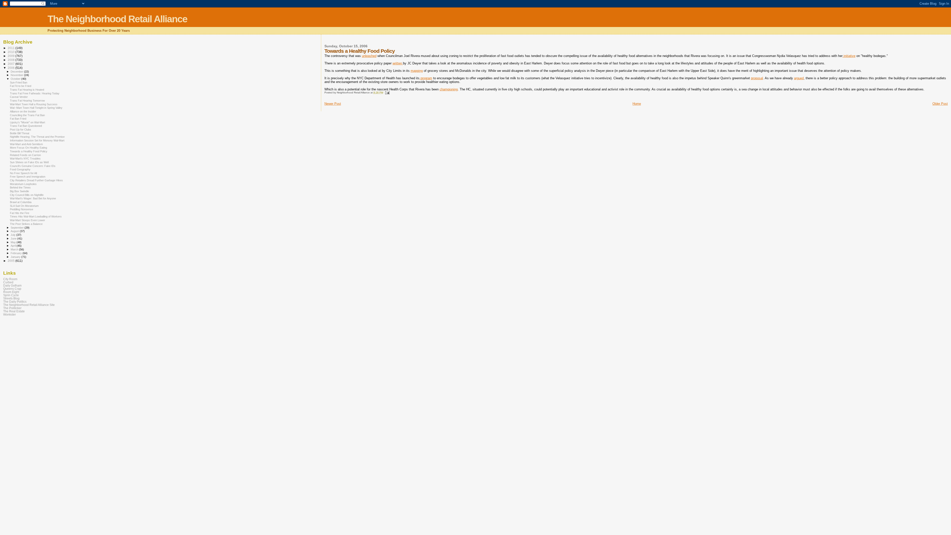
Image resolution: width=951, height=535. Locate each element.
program (426, 78)
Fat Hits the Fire (19, 213)
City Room (10, 279)
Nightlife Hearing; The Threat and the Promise (37, 136)
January (16, 256)
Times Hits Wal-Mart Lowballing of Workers (36, 216)
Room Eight (11, 292)
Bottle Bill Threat (19, 133)
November (17, 75)
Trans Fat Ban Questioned (26, 125)
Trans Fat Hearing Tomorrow (27, 100)
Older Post (940, 104)
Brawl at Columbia (20, 202)
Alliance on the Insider (23, 111)
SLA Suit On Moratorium (24, 205)
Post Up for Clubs (20, 129)
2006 (11, 67)
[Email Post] (387, 92)
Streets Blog (11, 298)
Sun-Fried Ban (18, 82)
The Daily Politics (14, 301)
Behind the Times (20, 187)
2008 (11, 59)
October (16, 78)
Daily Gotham (12, 285)
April (14, 245)
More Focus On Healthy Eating (28, 147)
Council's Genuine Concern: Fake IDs (32, 165)
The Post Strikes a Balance (26, 223)
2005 (11, 260)
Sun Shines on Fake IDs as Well (29, 162)
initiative (849, 56)
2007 (11, 63)
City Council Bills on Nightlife (27, 194)
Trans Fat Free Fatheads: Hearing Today (34, 93)
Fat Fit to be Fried (20, 85)
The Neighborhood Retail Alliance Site (29, 304)
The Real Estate (14, 311)
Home (637, 104)
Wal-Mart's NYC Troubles (25, 158)
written (398, 63)
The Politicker (12, 308)
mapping (417, 71)
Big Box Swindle (19, 191)
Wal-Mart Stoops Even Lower (27, 220)
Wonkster (9, 314)
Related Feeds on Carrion (25, 155)
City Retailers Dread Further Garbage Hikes (36, 180)
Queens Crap (12, 288)
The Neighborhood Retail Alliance (117, 19)
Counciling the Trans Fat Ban (27, 115)
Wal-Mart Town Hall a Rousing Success (33, 104)
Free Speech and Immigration (27, 176)
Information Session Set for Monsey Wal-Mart (37, 140)
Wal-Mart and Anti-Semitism (26, 144)
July (13, 234)
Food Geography (20, 169)
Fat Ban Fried (18, 118)
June (14, 238)
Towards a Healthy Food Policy (28, 151)
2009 (11, 55)
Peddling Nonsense (21, 209)
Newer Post (332, 104)
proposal (757, 78)
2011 (11, 48)
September (18, 227)
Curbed (8, 282)
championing (449, 89)
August (15, 231)
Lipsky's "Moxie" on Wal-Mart (27, 122)
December (17, 71)
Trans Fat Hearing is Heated (27, 89)
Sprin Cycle (11, 295)
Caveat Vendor (19, 96)
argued (799, 78)
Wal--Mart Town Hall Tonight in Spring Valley (36, 107)
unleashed (369, 56)
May (14, 242)
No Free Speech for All (23, 173)
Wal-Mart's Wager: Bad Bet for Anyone (33, 198)
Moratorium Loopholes (23, 184)
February (17, 253)
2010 (11, 52)
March (15, 249)
